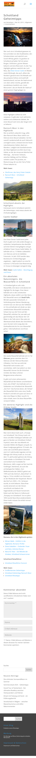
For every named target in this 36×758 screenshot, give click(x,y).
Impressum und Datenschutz (12, 745)
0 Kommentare (10, 24)
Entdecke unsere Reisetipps (11, 728)
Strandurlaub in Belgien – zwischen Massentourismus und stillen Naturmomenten (16, 704)
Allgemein (28, 22)
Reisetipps (9, 22)
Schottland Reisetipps (12, 576)
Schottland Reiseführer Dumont (16, 563)
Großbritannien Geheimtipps (15, 570)
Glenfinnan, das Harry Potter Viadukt (17, 172)
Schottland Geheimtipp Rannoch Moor (18, 573)
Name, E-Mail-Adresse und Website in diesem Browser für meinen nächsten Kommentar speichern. (18, 642)
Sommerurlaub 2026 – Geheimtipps (16, 685)
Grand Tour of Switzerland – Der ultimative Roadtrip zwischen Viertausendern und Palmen (15, 690)
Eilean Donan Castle (17, 71)
